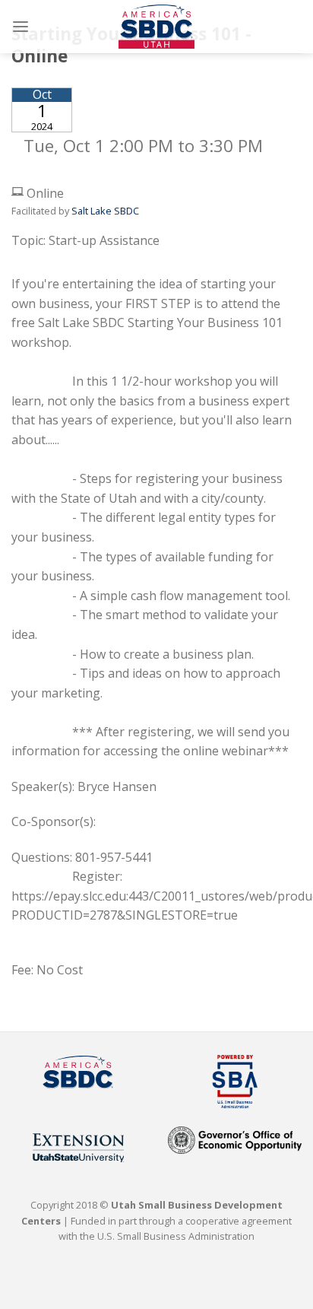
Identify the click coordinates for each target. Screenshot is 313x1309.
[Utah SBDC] (156, 27)
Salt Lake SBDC (105, 211)
